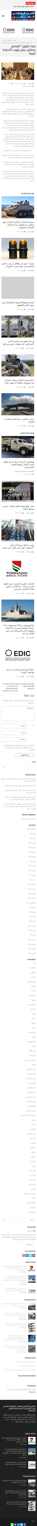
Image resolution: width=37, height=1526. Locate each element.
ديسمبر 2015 (32, 939)
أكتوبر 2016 (32, 893)
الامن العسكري (31, 1101)
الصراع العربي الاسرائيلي (28, 1115)
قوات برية (32, 1175)
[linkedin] (27, 1255)
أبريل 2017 (32, 866)
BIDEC (33, 968)
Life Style (33, 1009)
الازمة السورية (31, 1078)
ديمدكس (33, 1143)
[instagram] (23, 1255)
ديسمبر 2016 (32, 884)
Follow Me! (32, 1392)
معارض (33, 1189)
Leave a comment (27, 86)
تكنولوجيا (33, 1129)
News (34, 1018)
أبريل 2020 (32, 843)
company (33, 972)
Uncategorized (31, 1041)
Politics (33, 1023)
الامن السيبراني (31, 1097)
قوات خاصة (32, 1184)
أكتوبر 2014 (32, 953)
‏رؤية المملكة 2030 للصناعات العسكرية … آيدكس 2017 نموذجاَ (14, 1304)
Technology (32, 1032)
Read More (29, 1244)
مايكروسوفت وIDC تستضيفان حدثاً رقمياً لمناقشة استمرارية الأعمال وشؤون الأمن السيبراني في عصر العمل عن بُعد (20, 806)
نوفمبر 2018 (32, 856)
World (34, 1046)
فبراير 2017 (32, 875)
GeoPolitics (32, 995)
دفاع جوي (32, 1138)
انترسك (33, 1120)
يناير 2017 (33, 880)
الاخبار (9, 83)
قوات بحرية (32, 1170)
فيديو (34, 1166)
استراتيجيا (33, 1055)
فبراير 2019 (32, 852)
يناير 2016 (33, 935)
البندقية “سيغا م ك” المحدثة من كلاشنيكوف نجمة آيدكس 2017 (16, 1324)
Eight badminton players (28, 1365)
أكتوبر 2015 (32, 949)
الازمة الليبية (32, 1083)
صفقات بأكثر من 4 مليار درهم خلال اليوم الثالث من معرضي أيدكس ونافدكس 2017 (15, 1348)
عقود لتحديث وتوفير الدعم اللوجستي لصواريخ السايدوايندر (26, 686)
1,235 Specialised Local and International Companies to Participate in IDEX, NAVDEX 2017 (15, 1337)
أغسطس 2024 (31, 829)
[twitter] (30, 1255)
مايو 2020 (33, 838)
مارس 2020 (32, 847)
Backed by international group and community (21, 1369)
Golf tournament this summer (26, 1361)
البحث (34, 762)
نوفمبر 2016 (32, 889)
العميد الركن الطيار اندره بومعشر (24, 471)
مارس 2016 (32, 926)
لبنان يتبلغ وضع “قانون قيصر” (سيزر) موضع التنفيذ (20, 785)
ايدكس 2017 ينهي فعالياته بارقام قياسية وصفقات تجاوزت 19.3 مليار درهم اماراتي (15, 1315)
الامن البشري (31, 1087)
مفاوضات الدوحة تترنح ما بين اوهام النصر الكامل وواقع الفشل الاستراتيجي (18, 464)
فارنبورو (33, 1161)
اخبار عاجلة (30, 3)
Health (34, 1000)
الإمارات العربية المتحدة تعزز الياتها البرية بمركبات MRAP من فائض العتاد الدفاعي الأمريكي (19, 586)
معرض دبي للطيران (29, 1193)
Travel (34, 1037)
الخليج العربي (31, 1106)
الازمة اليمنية (32, 1074)
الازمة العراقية (31, 1069)
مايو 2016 (33, 916)
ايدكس (33, 1124)
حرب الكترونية (31, 1134)
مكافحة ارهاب (31, 1203)
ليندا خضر (30, 83)
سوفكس (33, 1147)
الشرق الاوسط (31, 1111)
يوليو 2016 (32, 907)
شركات (33, 1152)
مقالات (33, 1198)
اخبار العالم (32, 1051)
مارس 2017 (32, 870)
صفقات (33, 1157)
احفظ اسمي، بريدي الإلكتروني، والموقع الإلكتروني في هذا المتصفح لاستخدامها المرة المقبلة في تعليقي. (18, 747)
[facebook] (33, 1255)
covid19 (33, 977)
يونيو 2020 (32, 833)
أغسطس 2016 (31, 903)
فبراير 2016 (32, 930)
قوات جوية (32, 1180)
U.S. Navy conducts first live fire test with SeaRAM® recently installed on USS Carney (10, 687)
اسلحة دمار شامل (30, 1060)
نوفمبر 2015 (32, 944)
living (34, 1014)
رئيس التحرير (29, 348)
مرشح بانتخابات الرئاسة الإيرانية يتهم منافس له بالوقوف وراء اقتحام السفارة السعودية (18, 225)
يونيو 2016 (32, 912)
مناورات (33, 1207)
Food (34, 991)
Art (35, 963)
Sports (34, 1028)
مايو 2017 (33, 861)
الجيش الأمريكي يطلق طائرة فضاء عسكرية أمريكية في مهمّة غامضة (15, 1289)
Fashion (33, 986)
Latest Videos (31, 1005)
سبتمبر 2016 (32, 898)
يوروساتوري (32, 1212)
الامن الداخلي (31, 1092)
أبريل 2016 (32, 921)
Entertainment (31, 982)
